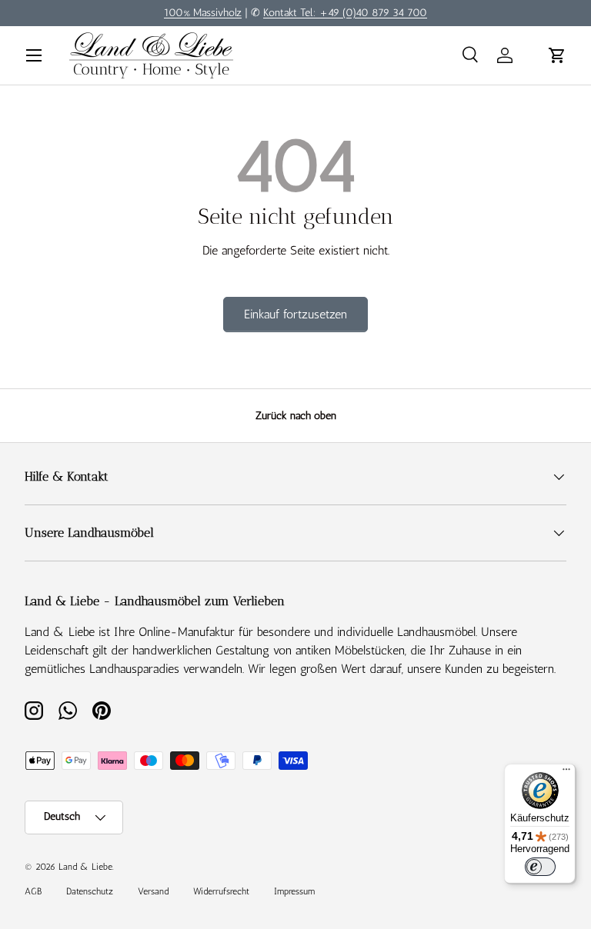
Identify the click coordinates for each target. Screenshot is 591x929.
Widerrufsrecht (221, 891)
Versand (153, 891)
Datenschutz (89, 891)
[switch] (540, 866)
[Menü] (566, 773)
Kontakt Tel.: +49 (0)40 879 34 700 (345, 12)
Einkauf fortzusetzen (295, 314)
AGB (33, 891)
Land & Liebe (85, 866)
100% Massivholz (203, 12)
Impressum (294, 891)
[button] (557, 55)
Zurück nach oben (295, 415)
